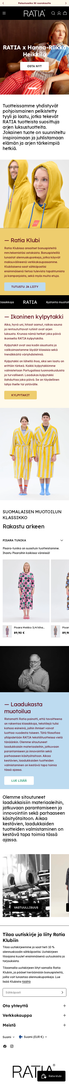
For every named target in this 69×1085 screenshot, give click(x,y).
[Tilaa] (62, 992)
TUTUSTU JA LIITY (24, 286)
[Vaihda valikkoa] (4, 13)
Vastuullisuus (26, 907)
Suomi (7, 1037)
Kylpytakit (20, 395)
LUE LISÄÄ (19, 780)
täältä (26, 981)
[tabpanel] (34, 591)
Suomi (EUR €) (34, 1037)
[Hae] (53, 13)
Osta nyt (34, 66)
